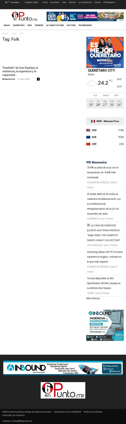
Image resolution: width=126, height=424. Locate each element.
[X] (26, 7)
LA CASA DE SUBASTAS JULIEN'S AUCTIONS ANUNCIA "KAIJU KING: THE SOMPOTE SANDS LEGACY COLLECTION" (103, 233)
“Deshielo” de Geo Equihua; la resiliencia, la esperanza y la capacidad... (20, 71)
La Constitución (85, 2)
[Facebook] (4, 7)
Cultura (97, 2)
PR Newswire (109, 2)
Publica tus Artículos (93, 411)
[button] (120, 25)
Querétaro (55, 2)
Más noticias (93, 298)
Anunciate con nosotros (13, 415)
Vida (64, 2)
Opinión (72, 2)
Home (5, 33)
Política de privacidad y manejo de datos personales (26, 411)
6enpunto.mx (8, 79)
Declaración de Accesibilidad (67, 411)
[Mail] (15, 7)
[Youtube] (31, 7)
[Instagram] (10, 7)
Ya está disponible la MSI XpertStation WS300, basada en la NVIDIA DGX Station (104, 283)
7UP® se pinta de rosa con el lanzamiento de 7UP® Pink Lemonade (102, 172)
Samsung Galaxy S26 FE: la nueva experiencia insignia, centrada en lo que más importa (105, 256)
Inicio (45, 2)
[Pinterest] (21, 7)
